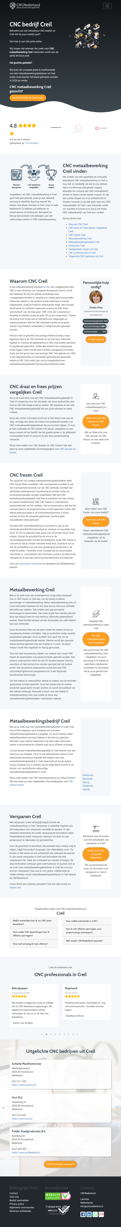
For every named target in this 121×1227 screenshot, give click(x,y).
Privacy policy (17, 1204)
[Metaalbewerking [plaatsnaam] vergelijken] (96, 615)
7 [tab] (69, 1032)
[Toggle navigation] (107, 6)
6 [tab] (64, 1032)
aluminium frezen (28, 563)
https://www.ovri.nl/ (22, 1118)
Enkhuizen (88, 775)
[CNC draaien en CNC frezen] (96, 397)
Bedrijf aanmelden (19, 1200)
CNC (48, 287)
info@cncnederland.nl (91, 1206)
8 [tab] (73, 1032)
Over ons (14, 1196)
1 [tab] (42, 1032)
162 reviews (31, 143)
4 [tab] (56, 1032)
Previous (5, 1005)
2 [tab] (47, 1032)
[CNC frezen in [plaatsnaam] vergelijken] (96, 502)
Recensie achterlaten (20, 1211)
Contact (14, 1193)
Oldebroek (88, 785)
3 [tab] (51, 1032)
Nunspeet (88, 778)
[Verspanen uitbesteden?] (96, 830)
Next (115, 1005)
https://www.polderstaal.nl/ (26, 1152)
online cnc (15, 887)
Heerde (86, 789)
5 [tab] (60, 1032)
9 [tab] (78, 1032)
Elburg (86, 782)
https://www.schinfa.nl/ (24, 1085)
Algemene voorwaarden (22, 1207)
